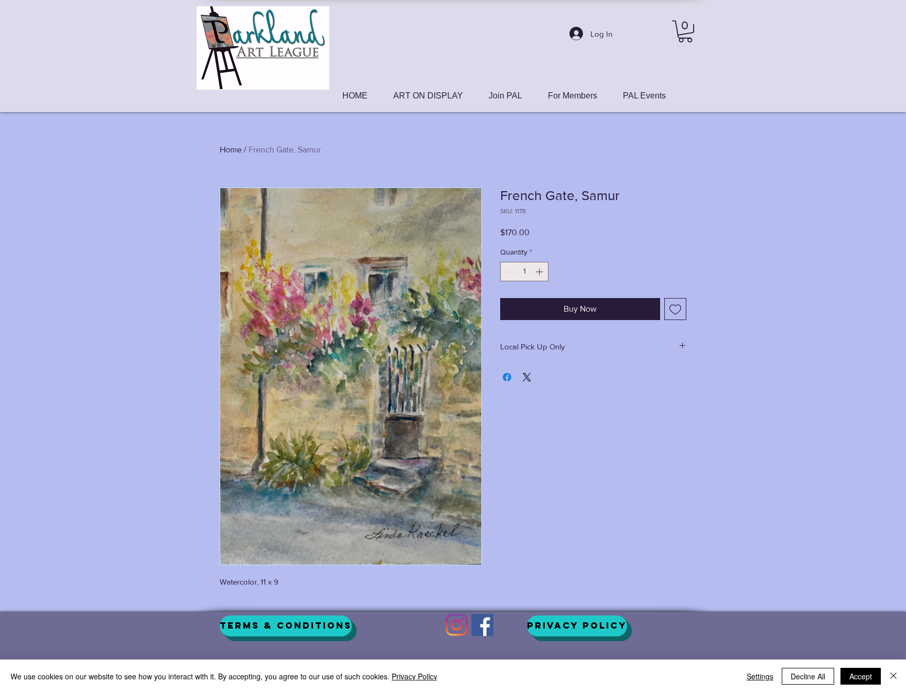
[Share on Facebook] (507, 377)
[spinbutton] (524, 271)
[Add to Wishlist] (675, 309)
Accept (860, 676)
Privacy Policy (414, 676)
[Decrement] (508, 271)
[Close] (893, 676)
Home (231, 149)
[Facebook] (482, 625)
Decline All (808, 676)
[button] (685, 31)
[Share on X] (527, 377)
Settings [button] (760, 676)
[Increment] (540, 271)
